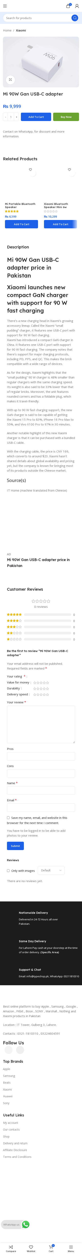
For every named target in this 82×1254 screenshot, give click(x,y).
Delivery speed (18, 694)
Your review (16, 702)
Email (12, 800)
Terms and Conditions (17, 1157)
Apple (6, 1069)
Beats (7, 1082)
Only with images (23, 871)
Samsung (9, 1076)
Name (12, 783)
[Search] (74, 18)
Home (7, 30)
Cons (10, 766)
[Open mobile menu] (5, 6)
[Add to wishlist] (32, 173)
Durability (14, 688)
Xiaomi (21, 30)
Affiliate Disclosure (15, 1150)
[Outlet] (41, 1161)
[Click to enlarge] (10, 79)
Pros (10, 749)
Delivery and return (15, 1143)
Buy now (66, 117)
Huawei (8, 1096)
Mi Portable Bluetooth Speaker (20, 205)
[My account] (77, 6)
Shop (6, 1136)
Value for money (18, 682)
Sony (6, 1103)
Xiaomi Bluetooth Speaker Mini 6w (56, 205)
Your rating (16, 676)
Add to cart (36, 117)
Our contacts (11, 1129)
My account (10, 1123)
